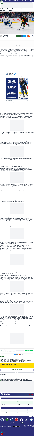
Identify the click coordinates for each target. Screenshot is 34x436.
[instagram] (30, 416)
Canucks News (8, 0)
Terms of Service (28, 427)
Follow (14, 74)
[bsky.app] (25, 36)
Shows (18, 0)
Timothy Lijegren (16, 57)
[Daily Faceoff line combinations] (31, 36)
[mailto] (27, 36)
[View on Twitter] (27, 74)
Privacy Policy (25, 427)
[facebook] (22, 36)
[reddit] (29, 36)
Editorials (14, 0)
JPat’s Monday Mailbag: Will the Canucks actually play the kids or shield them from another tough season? (17, 380)
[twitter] (24, 36)
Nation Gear (31, 0)
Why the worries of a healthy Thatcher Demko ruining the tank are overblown (12, 378)
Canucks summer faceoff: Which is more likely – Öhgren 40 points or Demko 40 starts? (14, 377)
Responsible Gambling (32, 427)
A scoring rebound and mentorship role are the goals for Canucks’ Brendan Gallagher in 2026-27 (15, 379)
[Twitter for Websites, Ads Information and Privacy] (27, 100)
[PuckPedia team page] (33, 36)
